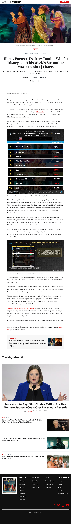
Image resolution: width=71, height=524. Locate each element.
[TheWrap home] (14, 2)
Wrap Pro (35, 478)
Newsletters (22, 496)
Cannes (60, 481)
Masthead (22, 493)
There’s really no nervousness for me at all (21, 308)
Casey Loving (29, 411)
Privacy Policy (49, 484)
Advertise (22, 484)
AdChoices (48, 487)
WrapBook (22, 499)
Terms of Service (49, 481)
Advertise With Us (63, 493)
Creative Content (35, 53)
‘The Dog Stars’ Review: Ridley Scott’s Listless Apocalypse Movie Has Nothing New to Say (23, 439)
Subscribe (64, 1)
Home (26, 53)
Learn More (35, 487)
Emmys (60, 487)
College (60, 484)
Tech (3, 417)
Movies (44, 53)
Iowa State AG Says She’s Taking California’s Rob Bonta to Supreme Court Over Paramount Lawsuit (35, 406)
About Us (22, 481)
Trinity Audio (16, 93)
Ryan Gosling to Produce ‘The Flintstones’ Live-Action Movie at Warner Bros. (23, 457)
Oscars (60, 490)
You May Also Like (13, 357)
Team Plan (35, 484)
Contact (21, 487)
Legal (47, 478)
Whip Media (40, 112)
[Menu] (4, 2)
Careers (21, 490)
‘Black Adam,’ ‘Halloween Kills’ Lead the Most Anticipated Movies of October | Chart (28, 343)
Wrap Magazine (63, 478)
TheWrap (22, 478)
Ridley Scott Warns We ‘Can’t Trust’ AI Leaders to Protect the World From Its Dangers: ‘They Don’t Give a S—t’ (22, 421)
